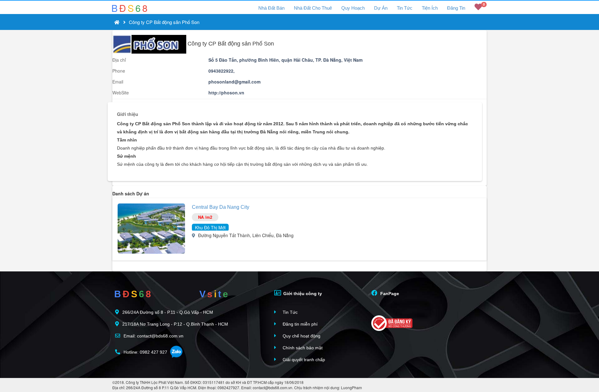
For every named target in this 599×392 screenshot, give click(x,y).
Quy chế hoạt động (300, 335)
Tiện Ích (430, 8)
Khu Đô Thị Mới (210, 227)
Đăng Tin (456, 8)
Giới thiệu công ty (302, 293)
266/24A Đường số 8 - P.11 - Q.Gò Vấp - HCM (167, 312)
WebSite (120, 92)
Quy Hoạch (353, 8)
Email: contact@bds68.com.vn (152, 335)
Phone (118, 71)
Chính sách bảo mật (302, 347)
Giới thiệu (127, 114)
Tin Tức (404, 8)
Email (117, 82)
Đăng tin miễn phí (299, 324)
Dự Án (380, 8)
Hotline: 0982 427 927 (144, 352)
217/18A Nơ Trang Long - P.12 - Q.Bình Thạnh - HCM (175, 324)
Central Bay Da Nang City (220, 207)
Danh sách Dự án (130, 193)
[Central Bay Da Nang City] (151, 228)
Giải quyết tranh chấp (303, 359)
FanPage (389, 293)
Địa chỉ (119, 60)
